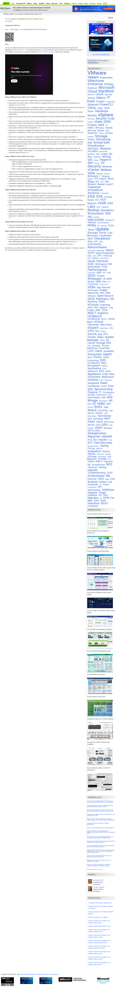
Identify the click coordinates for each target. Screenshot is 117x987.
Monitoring (109, 422)
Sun (101, 182)
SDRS (107, 121)
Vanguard (93, 383)
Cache (91, 342)
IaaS (101, 125)
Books (91, 200)
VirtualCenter (98, 464)
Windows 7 (94, 176)
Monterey (92, 301)
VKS (108, 213)
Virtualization (96, 145)
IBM (90, 162)
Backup (93, 210)
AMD (97, 310)
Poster (91, 428)
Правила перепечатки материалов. (47, 974)
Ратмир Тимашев (98, 887)
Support (103, 307)
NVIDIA (91, 139)
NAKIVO (91, 95)
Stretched (91, 251)
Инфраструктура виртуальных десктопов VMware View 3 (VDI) (99, 860)
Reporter (94, 436)
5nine (91, 111)
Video (100, 337)
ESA (113, 479)
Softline (91, 154)
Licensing (102, 410)
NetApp (106, 156)
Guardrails (93, 484)
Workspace (93, 290)
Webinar (106, 170)
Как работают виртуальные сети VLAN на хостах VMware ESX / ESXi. (101, 815)
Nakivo (101, 98)
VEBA (92, 287)
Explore (105, 207)
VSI (102, 162)
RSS (105, 3)
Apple (90, 179)
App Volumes (103, 287)
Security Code (105, 118)
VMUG (109, 250)
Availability (108, 351)
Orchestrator (96, 476)
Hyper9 (103, 178)
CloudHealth (105, 235)
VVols (102, 340)
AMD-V (99, 461)
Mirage (93, 400)
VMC (107, 181)
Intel (101, 242)
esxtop (96, 217)
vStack (48, 3)
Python (103, 481)
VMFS (91, 127)
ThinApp (108, 197)
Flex (112, 498)
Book (90, 357)
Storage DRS (103, 342)
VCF (103, 200)
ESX (99, 196)
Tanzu (91, 229)
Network (100, 250)
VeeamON (110, 102)
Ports (102, 232)
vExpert (93, 328)
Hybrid (99, 421)
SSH (96, 500)
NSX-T (92, 313)
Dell (90, 142)
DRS (102, 292)
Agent (107, 354)
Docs (103, 319)
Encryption (94, 365)
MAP (107, 418)
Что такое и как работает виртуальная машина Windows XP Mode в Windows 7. (100, 846)
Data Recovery (103, 442)
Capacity (108, 461)
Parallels (92, 125)
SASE (91, 263)
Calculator (92, 416)
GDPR (107, 108)
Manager (97, 345)
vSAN (102, 203)
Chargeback (102, 238)
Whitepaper (95, 278)
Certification (103, 222)
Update (102, 229)
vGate (98, 121)
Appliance (94, 374)
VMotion (99, 449)
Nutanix (92, 115)
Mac (90, 500)
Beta (90, 418)
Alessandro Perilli (98, 880)
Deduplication (97, 433)
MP (111, 400)
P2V (97, 200)
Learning (105, 304)
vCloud (98, 321)
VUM (105, 374)
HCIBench (95, 316)
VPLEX (91, 425)
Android (92, 481)
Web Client (106, 324)
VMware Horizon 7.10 (20, 50)
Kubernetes (106, 77)
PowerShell (104, 348)
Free (110, 386)
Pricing (91, 448)
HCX (98, 207)
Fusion (100, 275)
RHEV (98, 407)
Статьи (12, 3)
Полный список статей (94, 869)
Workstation (96, 213)
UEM (111, 328)
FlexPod (106, 451)
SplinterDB (93, 293)
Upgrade (92, 470)
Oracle (108, 127)
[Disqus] (45, 273)
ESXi (91, 196)
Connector (94, 386)
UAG (96, 307)
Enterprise (95, 84)
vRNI (90, 307)
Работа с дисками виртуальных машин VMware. (100, 827)
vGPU (110, 395)
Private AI (109, 220)
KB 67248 (21, 105)
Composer (93, 506)
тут (10, 118)
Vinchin (91, 98)
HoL (112, 374)
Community (94, 244)
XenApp (91, 395)
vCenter (93, 170)
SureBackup (94, 319)
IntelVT (109, 184)
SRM (98, 281)
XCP (90, 442)
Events (107, 173)
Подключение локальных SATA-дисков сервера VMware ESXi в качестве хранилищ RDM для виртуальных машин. (100, 851)
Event (104, 386)
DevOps (109, 133)
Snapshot (94, 451)
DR (107, 340)
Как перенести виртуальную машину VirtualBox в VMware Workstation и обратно (101, 841)
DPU (99, 255)
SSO (101, 371)
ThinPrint (92, 467)
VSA (104, 368)
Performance (97, 270)
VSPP (99, 428)
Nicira (111, 178)
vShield (106, 436)
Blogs (91, 181)
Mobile (91, 281)
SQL (90, 389)
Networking (94, 266)
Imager (103, 290)
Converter (93, 284)
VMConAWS (96, 220)
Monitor (108, 454)
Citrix (60, 3)
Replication (108, 376)
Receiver (108, 428)
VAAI (103, 500)
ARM (104, 281)
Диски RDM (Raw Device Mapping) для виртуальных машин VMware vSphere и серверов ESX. (101, 832)
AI (98, 225)
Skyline (95, 258)
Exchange (98, 418)
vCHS (106, 413)
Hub (110, 482)
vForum (93, 304)
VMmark (92, 222)
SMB (103, 397)
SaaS (103, 383)
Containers (108, 392)
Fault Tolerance (106, 380)
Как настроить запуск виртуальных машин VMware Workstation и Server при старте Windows (101, 819)
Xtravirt (92, 184)
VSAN (100, 108)
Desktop (93, 379)
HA (112, 299)
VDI (90, 160)
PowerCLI (106, 104)
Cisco (90, 122)
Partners (102, 299)
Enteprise (100, 454)
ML (108, 476)
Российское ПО (20, 3)
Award (92, 410)
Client (98, 351)
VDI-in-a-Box (94, 430)
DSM (110, 203)
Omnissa (107, 255)
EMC (98, 154)
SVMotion (108, 489)
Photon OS (104, 284)
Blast (103, 363)
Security (94, 166)
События (74, 3)
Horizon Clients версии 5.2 (47, 52)
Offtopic (109, 84)
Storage (101, 136)
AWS (98, 272)
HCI (109, 282)
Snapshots (101, 395)
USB (109, 272)
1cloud (101, 133)
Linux (96, 160)
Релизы (80, 3)
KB (89, 464)
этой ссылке (55, 248)
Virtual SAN (101, 142)
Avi (90, 217)
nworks (102, 439)
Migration (93, 497)
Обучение (93, 324)
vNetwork (93, 371)
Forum (92, 337)
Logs (111, 410)
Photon (97, 357)
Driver (106, 484)
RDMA (102, 301)
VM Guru (6, 14)
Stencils (92, 334)
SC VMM (98, 404)
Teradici (100, 101)
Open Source (105, 295)
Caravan (105, 176)
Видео (86, 3)
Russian (93, 232)
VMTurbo (93, 148)
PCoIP (90, 407)
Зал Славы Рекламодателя (101, 54)
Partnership (103, 139)
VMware (29, 3)
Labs (91, 206)
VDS (105, 495)
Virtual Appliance (98, 346)
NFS (109, 464)
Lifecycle (91, 273)
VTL (105, 334)
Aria (90, 241)
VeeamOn (92, 133)
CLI (100, 485)
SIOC (101, 478)
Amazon (97, 157)
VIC (100, 495)
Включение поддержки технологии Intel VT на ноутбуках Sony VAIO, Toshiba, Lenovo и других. (100, 810)
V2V (94, 256)
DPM (106, 497)
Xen (90, 156)
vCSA (105, 310)
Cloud (92, 91)
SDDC (92, 275)
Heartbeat (94, 503)
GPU (105, 425)
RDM (109, 397)
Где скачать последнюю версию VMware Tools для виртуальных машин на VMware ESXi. (100, 837)
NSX (90, 238)
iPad (110, 440)
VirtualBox (93, 151)
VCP (96, 241)
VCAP (110, 472)
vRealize (105, 148)
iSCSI (91, 299)
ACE (90, 439)
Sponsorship (103, 389)
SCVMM (102, 459)
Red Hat (92, 130)
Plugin (102, 492)
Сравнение (94, 187)
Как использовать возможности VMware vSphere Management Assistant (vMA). (99, 865)
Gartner (108, 94)
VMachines (96, 81)
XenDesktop (94, 368)
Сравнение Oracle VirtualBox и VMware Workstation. (98, 824)
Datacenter (95, 354)
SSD (103, 360)
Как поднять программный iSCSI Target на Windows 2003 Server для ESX (99, 856)
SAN (107, 292)
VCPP (91, 253)
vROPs (103, 331)
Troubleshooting (97, 472)
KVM (107, 131)
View (91, 173)
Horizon (102, 261)
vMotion (92, 296)
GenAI (91, 261)
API (104, 273)
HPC (100, 487)
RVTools (91, 119)
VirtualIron (95, 190)
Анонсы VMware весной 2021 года (99, 926)
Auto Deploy (94, 397)
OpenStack (104, 328)
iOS (89, 404)
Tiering (102, 467)
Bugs (107, 479)
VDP (108, 403)
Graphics (103, 313)
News (12, 14)
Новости (6, 3)
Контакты (92, 3)
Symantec (67, 3)
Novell (101, 184)
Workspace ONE (103, 264)
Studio (91, 461)
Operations (107, 210)
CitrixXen (105, 193)
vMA (106, 407)
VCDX (111, 225)
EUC (89, 258)
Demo (99, 412)
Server (91, 413)
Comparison (94, 363)
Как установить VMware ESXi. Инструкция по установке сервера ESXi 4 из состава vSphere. (100, 801)
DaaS (91, 421)
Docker (91, 137)
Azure (100, 130)
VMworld (93, 104)
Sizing (104, 445)
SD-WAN (107, 278)
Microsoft (54, 3)
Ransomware (97, 247)
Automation (94, 376)
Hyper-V (105, 160)
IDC (97, 181)
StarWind (41, 3)
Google (96, 163)
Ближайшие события (95, 60)
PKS (97, 331)
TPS (96, 178)
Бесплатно (104, 415)
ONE (89, 256)
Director (92, 478)
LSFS (91, 351)
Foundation (92, 487)
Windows (107, 166)
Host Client (104, 258)
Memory (92, 203)
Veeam (35, 3)
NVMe (92, 225)
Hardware (101, 111)
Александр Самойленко (28, 974)
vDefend (103, 226)
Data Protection (105, 253)
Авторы (99, 3)
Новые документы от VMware (98, 917)
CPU (91, 331)
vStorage (92, 456)
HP (106, 125)
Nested (104, 366)
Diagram (93, 492)
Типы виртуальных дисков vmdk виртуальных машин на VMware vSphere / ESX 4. (100, 806)
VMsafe (92, 454)
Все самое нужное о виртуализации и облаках (32, 8)
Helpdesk (92, 495)
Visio (89, 346)
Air (101, 498)
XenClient (103, 401)
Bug (100, 334)
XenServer (94, 193)
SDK (110, 425)
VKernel (99, 174)
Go (95, 439)
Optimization (94, 490)
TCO (109, 459)
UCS (98, 424)
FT (100, 392)
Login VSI (106, 153)
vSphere (105, 114)
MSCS (104, 503)
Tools (104, 266)
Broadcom (92, 88)
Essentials (102, 457)
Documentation (93, 446)
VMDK (108, 371)
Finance (92, 392)
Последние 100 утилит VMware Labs (100, 903)
